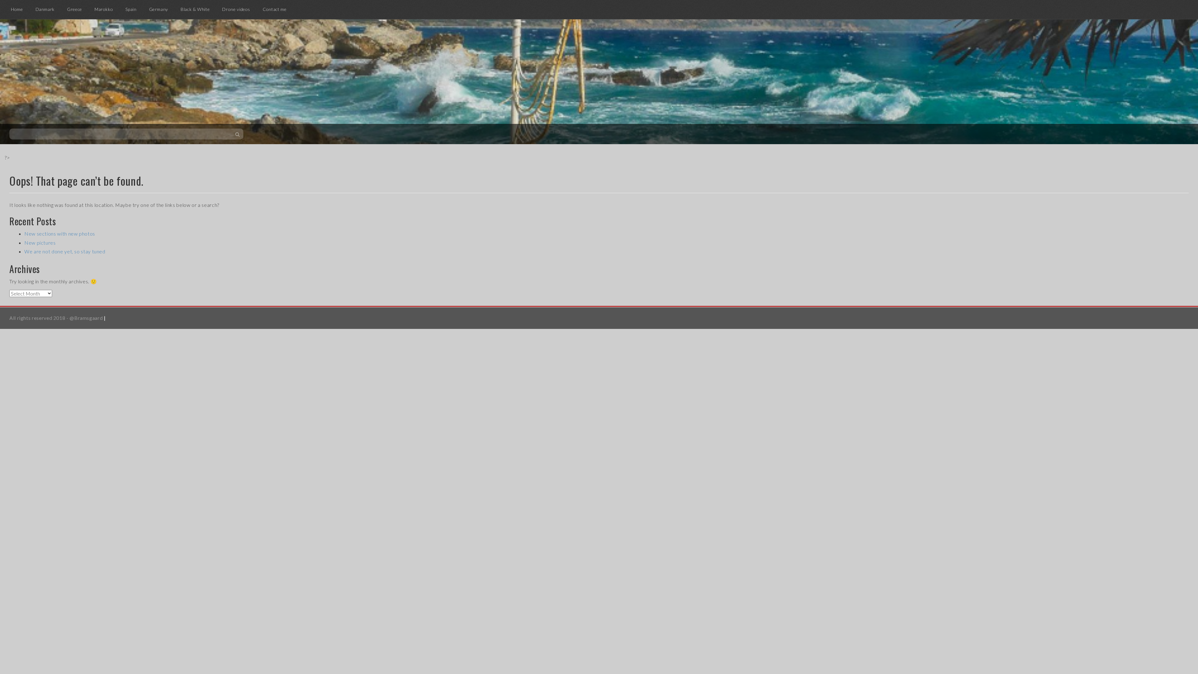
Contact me (274, 9)
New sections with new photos (59, 234)
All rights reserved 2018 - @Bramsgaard (56, 318)
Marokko (104, 9)
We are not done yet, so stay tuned (64, 251)
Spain (130, 9)
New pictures (40, 243)
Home (17, 9)
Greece (74, 9)
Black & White (195, 9)
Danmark (45, 9)
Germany (158, 9)
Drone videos (236, 9)
